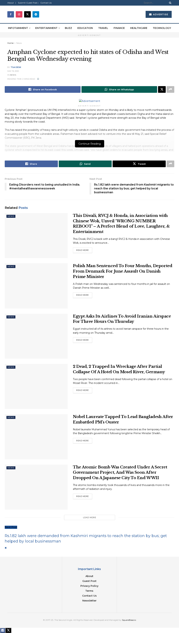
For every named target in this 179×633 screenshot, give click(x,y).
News (19, 43)
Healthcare (138, 28)
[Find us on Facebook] (10, 14)
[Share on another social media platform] (170, 89)
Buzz (68, 28)
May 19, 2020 (13, 71)
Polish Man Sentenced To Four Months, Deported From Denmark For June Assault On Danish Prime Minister (122, 271)
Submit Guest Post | (28, 2)
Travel (103, 28)
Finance (119, 28)
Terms (89, 590)
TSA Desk (16, 67)
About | (11, 2)
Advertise (160, 14)
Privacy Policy (89, 585)
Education (85, 28)
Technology (162, 28)
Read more (84, 249)
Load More (89, 517)
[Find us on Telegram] (36, 14)
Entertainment (46, 28)
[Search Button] (169, 3)
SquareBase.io (129, 620)
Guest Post (89, 581)
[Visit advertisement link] (89, 101)
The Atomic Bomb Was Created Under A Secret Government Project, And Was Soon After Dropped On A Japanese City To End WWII (120, 472)
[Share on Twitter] (162, 89)
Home (10, 43)
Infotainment (18, 28)
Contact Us (46, 2)
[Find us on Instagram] (19, 14)
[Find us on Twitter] (27, 14)
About (89, 576)
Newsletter (89, 600)
